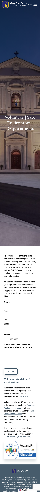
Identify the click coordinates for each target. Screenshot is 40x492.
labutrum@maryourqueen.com (17, 437)
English (24, 490)
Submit (11, 371)
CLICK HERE (23, 396)
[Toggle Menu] (35, 5)
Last (5, 319)
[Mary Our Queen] (15, 4)
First (6, 311)
